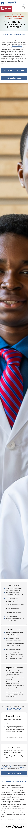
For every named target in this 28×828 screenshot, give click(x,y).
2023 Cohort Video (14, 78)
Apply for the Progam (14, 773)
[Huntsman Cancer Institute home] (8, 3)
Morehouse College (17, 46)
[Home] (6, 9)
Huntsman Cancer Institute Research (16, 14)
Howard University (6, 47)
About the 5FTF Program (14, 70)
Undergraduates (18, 18)
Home (3, 14)
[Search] (24, 8)
